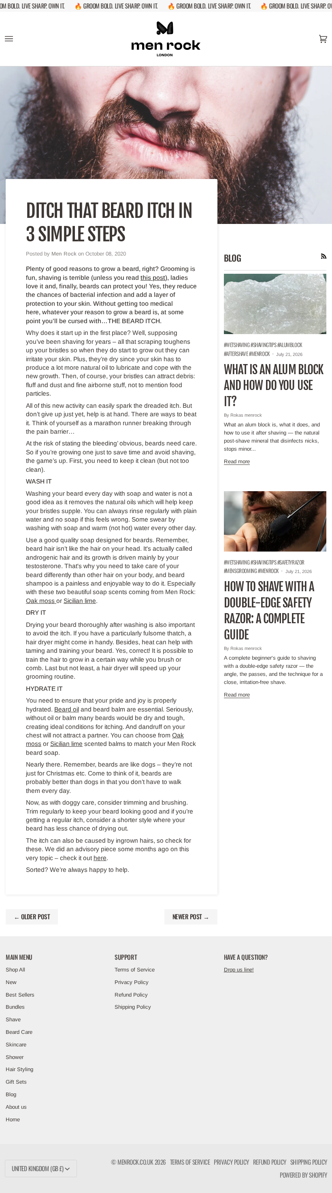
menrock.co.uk (135, 1161)
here (100, 857)
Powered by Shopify (303, 1174)
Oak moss (41, 600)
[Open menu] (17, 39)
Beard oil (66, 709)
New (11, 982)
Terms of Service (135, 970)
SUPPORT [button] (126, 956)
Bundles (15, 1007)
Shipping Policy (133, 1007)
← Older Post (32, 916)
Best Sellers (20, 995)
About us (16, 1107)
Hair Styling (19, 1069)
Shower (14, 1057)
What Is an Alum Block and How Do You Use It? (273, 385)
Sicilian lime (80, 600)
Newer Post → (190, 916)
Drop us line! (239, 970)
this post (152, 277)
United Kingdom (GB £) (37, 1168)
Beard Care (19, 1032)
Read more (237, 461)
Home (13, 1119)
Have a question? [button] (246, 956)
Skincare (16, 1045)
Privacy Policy (132, 982)
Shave (13, 1019)
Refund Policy (131, 995)
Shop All (15, 970)
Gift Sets (16, 1082)
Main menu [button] (19, 956)
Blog (11, 1094)
